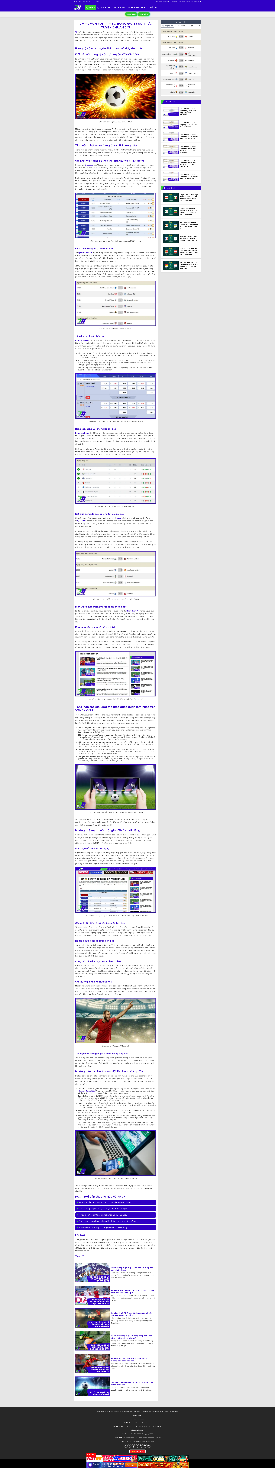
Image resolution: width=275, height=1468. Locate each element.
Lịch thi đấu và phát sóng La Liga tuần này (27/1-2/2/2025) (188, 124)
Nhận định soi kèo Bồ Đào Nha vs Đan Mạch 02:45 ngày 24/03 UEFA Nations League (189, 252)
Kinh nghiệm (87, 1)
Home (92, 7)
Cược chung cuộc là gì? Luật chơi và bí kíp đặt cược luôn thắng (132, 1269)
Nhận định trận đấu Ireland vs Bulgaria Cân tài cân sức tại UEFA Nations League (189, 211)
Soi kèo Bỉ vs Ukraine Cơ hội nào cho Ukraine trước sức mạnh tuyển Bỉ (189, 225)
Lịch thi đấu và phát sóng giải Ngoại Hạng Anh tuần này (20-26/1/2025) (188, 163)
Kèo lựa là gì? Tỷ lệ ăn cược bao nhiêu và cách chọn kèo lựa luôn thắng (132, 1314)
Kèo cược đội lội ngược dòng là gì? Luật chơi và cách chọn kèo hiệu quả (132, 1291)
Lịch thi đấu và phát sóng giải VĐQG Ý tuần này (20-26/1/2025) (189, 176)
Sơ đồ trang (147, 1423)
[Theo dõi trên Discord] (149, 1446)
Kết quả (153, 7)
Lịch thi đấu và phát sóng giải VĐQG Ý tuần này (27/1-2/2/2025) (189, 136)
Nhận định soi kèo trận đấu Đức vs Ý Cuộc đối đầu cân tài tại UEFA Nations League (189, 198)
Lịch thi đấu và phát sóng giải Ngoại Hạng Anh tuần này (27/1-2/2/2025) (188, 149)
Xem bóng (144, 14)
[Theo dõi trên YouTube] (137, 1446)
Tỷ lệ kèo (120, 7)
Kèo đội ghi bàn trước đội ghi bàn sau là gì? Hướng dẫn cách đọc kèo (130, 1359)
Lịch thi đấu (105, 7)
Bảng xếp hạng (138, 7)
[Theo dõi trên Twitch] (145, 1446)
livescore (89, 165)
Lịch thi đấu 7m (85, 253)
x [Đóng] (91, 1455)
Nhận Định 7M (132, 611)
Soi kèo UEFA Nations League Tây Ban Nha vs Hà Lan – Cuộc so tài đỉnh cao (189, 265)
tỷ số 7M (81, 521)
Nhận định (77, 1)
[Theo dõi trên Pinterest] (133, 1446)
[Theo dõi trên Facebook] (126, 1446)
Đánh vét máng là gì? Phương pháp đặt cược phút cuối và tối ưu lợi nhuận (131, 1337)
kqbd (119, 518)
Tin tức (96, 1)
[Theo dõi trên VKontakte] (141, 1446)
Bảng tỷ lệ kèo (82, 340)
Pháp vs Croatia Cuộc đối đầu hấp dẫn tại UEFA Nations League (188, 238)
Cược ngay (131, 14)
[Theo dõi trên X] (129, 1446)
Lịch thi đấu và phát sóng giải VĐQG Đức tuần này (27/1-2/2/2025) (188, 111)
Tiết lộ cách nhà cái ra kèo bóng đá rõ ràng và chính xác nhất (132, 1383)
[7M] (78, 7)
